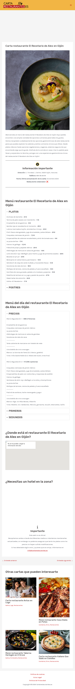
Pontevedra (14, 658)
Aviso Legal (37, 677)
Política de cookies (37, 674)
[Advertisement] (37, 24)
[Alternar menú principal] (71, 5)
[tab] (37, 246)
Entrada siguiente (65, 560)
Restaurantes (18, 605)
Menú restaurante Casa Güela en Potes (53, 621)
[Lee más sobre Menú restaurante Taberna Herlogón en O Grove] (20, 640)
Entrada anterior (9, 560)
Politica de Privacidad (37, 680)
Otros (48, 625)
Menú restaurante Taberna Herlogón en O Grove (18, 654)
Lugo (11, 605)
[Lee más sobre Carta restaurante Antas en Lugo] (20, 587)
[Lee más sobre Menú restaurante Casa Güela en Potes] (54, 597)
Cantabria (42, 625)
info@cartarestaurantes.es (37, 550)
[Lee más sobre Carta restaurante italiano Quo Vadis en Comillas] (54, 642)
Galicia (7, 605)
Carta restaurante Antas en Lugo (18, 601)
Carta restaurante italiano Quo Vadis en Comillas (53, 657)
